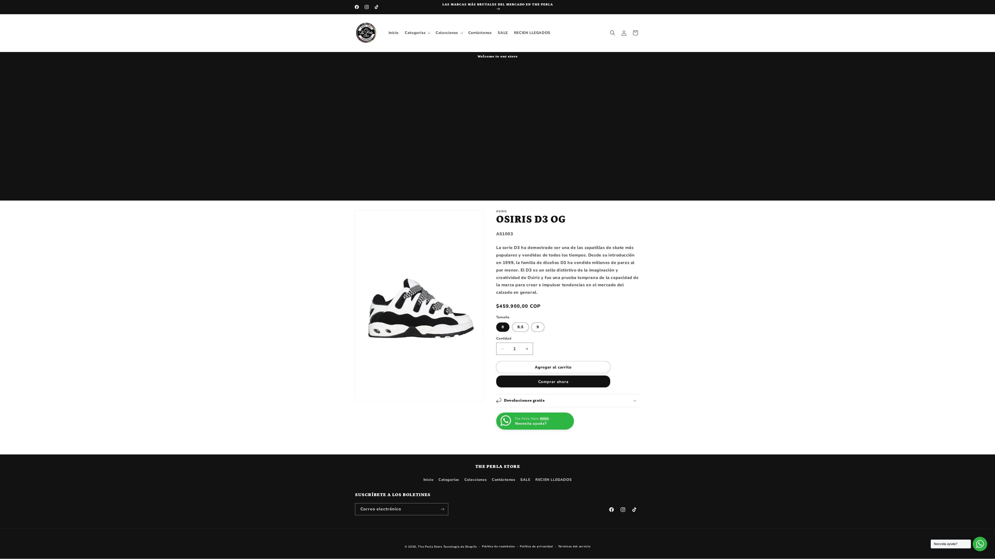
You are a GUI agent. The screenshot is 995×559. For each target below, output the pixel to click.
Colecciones (475, 479)
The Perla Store (430, 547)
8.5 (520, 327)
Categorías (448, 479)
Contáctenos (503, 479)
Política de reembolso (498, 546)
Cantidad (503, 338)
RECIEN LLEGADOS (553, 479)
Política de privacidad (536, 546)
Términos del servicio (574, 546)
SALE (525, 479)
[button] (417, 32)
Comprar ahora (553, 381)
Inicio (428, 479)
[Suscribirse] (442, 509)
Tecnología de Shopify (460, 547)
